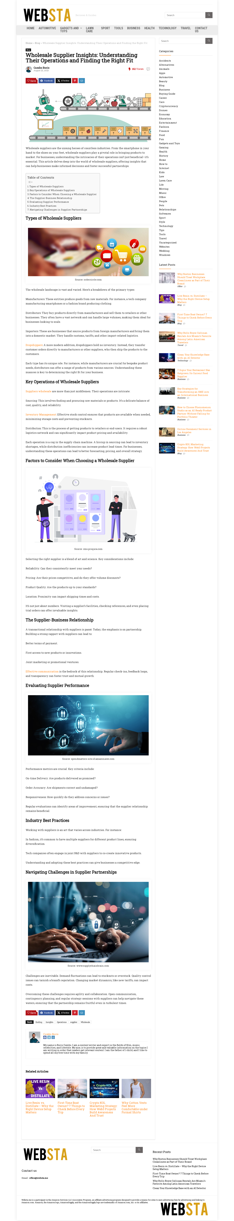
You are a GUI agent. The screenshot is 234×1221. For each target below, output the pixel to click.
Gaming (163, 147)
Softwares (165, 213)
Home (31, 28)
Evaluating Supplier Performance (49, 201)
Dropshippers (34, 345)
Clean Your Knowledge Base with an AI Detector (193, 356)
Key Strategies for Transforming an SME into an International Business (193, 392)
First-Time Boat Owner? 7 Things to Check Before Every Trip (71, 1107)
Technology (168, 28)
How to (163, 164)
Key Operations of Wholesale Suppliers (52, 190)
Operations (62, 1022)
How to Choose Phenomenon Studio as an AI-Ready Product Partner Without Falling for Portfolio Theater (194, 412)
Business (133, 28)
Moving (163, 188)
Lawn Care (90, 29)
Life (161, 184)
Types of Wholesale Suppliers (46, 186)
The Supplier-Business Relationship (51, 198)
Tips (161, 230)
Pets (161, 205)
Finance (164, 130)
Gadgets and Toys (69, 29)
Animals (164, 68)
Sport (105, 28)
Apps (162, 73)
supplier (73, 1022)
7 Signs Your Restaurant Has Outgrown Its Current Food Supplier (193, 373)
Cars (161, 102)
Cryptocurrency (168, 106)
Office (162, 197)
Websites (164, 246)
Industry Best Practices (43, 205)
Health (149, 28)
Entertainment (168, 122)
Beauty (163, 81)
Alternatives (166, 64)
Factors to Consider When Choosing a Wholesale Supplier (63, 194)
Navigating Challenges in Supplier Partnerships (58, 209)
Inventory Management (41, 414)
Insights (49, 1022)
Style (162, 221)
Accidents (165, 60)
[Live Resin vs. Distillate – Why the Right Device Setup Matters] (40, 1081)
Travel (186, 28)
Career (163, 97)
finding (39, 1022)
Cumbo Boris (41, 67)
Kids (162, 172)
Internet (164, 168)
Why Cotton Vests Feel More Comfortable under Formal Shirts (135, 1107)
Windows (164, 254)
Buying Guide (167, 93)
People (163, 201)
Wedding (164, 250)
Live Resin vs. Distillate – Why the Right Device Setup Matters (39, 1107)
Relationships (167, 209)
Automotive (47, 28)
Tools (118, 28)
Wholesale (85, 1022)
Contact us (201, 29)
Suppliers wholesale (38, 391)
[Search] (209, 15)
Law (161, 176)
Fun (161, 139)
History (163, 155)
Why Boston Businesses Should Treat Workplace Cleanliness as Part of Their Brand (193, 279)
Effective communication (42, 671)
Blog (37, 43)
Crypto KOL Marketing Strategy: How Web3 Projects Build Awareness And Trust (103, 1109)
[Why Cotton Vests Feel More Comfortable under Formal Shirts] (136, 1081)
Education (165, 118)
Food (162, 135)
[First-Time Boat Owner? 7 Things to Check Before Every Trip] (72, 1081)
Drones (163, 110)
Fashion (164, 126)
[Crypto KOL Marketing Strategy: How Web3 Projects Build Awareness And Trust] (104, 1081)
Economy (164, 114)
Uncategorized (168, 242)
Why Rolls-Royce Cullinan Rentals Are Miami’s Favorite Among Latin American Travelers (194, 337)
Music (163, 192)
